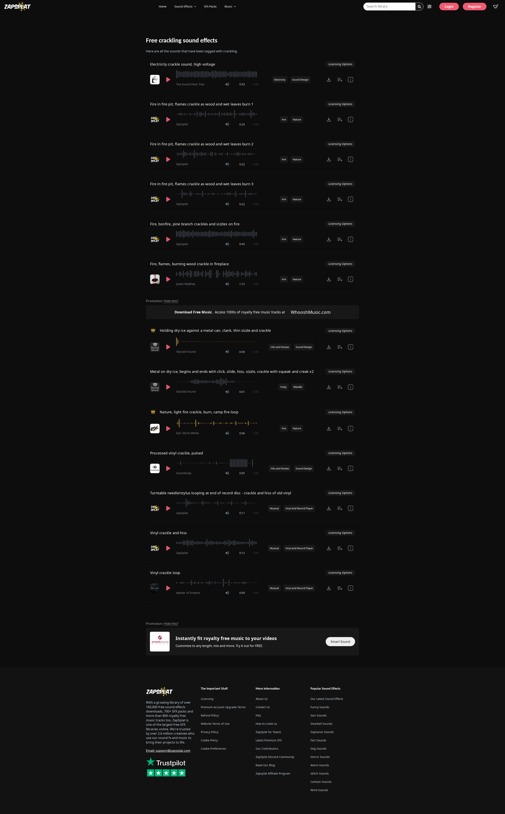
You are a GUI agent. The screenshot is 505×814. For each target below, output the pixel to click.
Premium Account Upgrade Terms (223, 707)
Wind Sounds (319, 790)
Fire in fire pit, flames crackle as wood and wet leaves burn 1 (201, 104)
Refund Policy (210, 715)
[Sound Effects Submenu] (196, 6)
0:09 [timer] (242, 352)
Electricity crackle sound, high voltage (182, 64)
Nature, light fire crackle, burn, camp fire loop (199, 411)
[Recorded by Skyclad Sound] (155, 347)
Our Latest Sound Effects (326, 699)
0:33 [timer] (242, 84)
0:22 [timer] (242, 164)
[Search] (419, 7)
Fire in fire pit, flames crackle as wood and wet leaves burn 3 (201, 183)
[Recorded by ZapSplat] (155, 119)
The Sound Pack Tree (190, 84)
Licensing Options (340, 64)
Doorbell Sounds (321, 724)
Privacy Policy (209, 732)
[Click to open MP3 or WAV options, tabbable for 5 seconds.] (329, 79)
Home (162, 6)
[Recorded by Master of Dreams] (155, 588)
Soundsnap (183, 473)
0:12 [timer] (242, 553)
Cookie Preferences (213, 748)
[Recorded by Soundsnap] (155, 468)
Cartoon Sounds (321, 782)
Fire (284, 119)
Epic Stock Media (187, 433)
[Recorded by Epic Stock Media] (155, 428)
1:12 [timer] (242, 284)
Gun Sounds (318, 715)
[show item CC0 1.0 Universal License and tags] (350, 279)
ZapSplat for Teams (268, 732)
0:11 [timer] (242, 513)
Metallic (297, 387)
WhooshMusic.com (311, 312)
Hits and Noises (280, 347)
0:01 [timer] (242, 392)
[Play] (168, 79)
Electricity (279, 79)
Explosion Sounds (322, 732)
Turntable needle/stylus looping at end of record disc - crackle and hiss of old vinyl (220, 493)
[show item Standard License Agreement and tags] (350, 79)
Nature (297, 119)
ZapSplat (182, 124)
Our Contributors (267, 748)
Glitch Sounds (319, 773)
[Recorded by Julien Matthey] (155, 279)
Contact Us (263, 707)
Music (228, 6)
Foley (283, 387)
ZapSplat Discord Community (275, 757)
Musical (274, 508)
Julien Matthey (185, 284)
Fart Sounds (318, 740)
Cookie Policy (209, 740)
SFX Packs (210, 6)
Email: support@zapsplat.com (168, 750)
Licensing (207, 699)
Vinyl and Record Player (299, 508)
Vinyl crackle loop (165, 572)
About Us (262, 699)
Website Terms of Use (215, 724)
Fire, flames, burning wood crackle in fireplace (189, 263)
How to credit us (266, 724)
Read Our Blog (265, 765)
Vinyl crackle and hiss (168, 532)
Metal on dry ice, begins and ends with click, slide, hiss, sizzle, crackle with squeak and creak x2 (232, 371)
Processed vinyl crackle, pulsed (176, 453)
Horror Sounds (320, 757)
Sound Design (300, 79)
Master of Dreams (188, 593)
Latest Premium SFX (269, 740)
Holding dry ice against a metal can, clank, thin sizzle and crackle (215, 330)
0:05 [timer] (242, 473)
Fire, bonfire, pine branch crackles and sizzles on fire (194, 224)
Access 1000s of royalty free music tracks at (230, 312)
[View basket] (495, 6)
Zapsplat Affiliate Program (273, 773)
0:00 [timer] (256, 84)
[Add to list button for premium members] (340, 79)
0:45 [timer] (242, 244)
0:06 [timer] (242, 433)
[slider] (217, 74)
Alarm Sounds (319, 765)
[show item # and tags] (350, 239)
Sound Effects (183, 6)
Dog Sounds (318, 748)
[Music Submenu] (236, 6)
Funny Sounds (319, 707)
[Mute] (227, 84)
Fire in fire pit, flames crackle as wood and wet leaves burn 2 (201, 144)
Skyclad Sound (186, 351)
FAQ (258, 715)
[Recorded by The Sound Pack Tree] (155, 79)
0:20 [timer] (242, 124)
